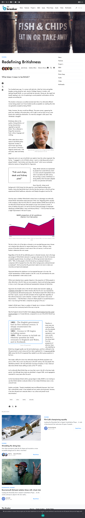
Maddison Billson (32, 68)
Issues (59, 71)
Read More (36, 454)
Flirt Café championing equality (55, 420)
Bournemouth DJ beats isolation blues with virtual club (21, 490)
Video (60, 81)
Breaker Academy (40, 509)
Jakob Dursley (24, 68)
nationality (31, 399)
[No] (83, 513)
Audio (60, 78)
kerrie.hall (8, 498)
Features (4, 57)
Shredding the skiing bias (11, 446)
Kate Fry (10, 454)
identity (24, 399)
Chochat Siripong (52, 427)
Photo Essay (61, 74)
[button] (80, 2)
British (11, 399)
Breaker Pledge (50, 509)
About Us (32, 509)
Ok (43, 515)
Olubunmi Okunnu (42, 68)
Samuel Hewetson (17, 454)
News (59, 57)
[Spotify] (19, 2)
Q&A (59, 67)
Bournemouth (5, 487)
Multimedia (61, 84)
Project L (60, 64)
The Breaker (6, 508)
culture (17, 399)
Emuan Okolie (16, 68)
